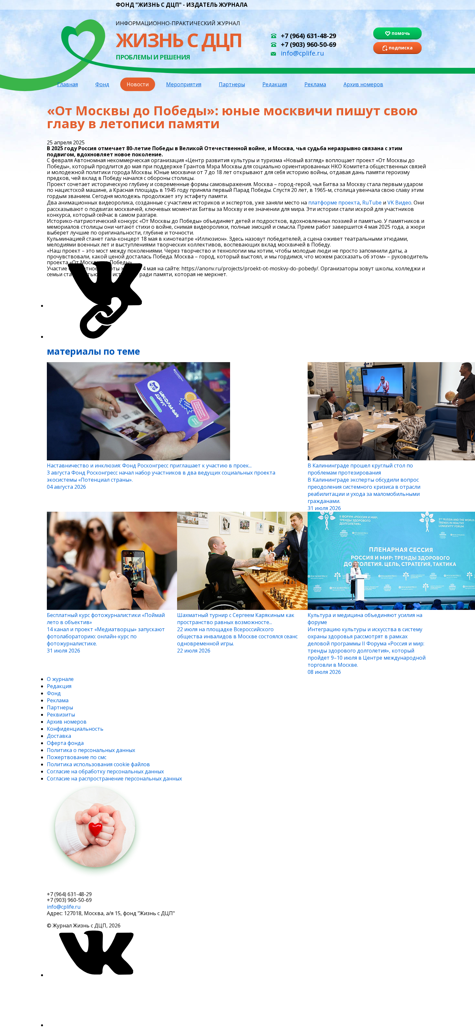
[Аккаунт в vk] (95, 974)
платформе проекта (334, 202)
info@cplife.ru (302, 53)
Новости (138, 84)
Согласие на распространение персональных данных (114, 778)
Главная (67, 84)
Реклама (315, 84)
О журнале (60, 679)
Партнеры (232, 84)
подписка (71, 886)
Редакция (274, 84)
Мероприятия (183, 84)
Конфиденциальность (75, 728)
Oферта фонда (65, 743)
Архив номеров (363, 84)
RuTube (372, 202)
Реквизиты (61, 714)
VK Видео (399, 202)
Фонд (102, 84)
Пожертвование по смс (76, 757)
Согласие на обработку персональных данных (105, 771)
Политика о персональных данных (91, 750)
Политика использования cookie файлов (98, 764)
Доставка (59, 735)
